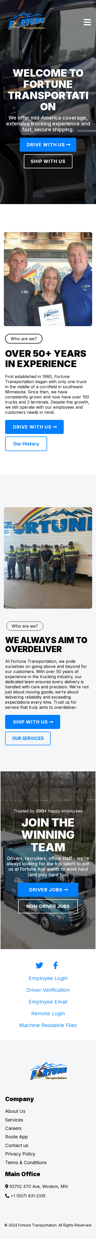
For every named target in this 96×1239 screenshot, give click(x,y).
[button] (87, 23)
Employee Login (48, 978)
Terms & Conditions (26, 1162)
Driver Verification (48, 990)
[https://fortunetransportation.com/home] (49, 1071)
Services (14, 1120)
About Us (15, 1111)
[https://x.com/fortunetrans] (41, 965)
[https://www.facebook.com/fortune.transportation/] (55, 965)
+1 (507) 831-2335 (28, 1195)
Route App (16, 1136)
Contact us (16, 1145)
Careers (13, 1128)
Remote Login (48, 1013)
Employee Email (48, 1002)
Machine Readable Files (48, 1025)
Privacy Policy (20, 1154)
